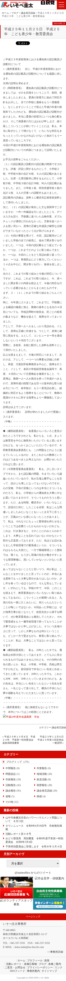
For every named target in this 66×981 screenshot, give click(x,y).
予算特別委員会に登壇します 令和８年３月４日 (34, 846)
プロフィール (35, 960)
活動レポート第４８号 (18, 833)
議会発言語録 (59, 727)
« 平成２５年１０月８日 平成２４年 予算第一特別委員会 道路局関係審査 (19, 739)
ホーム (5, 13)
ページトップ (33, 916)
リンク (58, 967)
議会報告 (11, 790)
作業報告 (42, 768)
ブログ (42, 963)
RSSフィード (17, 970)
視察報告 (42, 785)
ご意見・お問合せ (15, 967)
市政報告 (11, 779)
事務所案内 (33, 970)
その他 (9, 801)
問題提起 (11, 773)
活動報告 (11, 785)
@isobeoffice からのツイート (33, 872)
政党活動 (42, 779)
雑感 (39, 796)
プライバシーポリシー (40, 967)
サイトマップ (49, 970)
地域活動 (42, 773)
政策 (47, 960)
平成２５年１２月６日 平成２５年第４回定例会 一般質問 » (51, 739)
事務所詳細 (56, 951)
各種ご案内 (54, 963)
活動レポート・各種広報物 (21, 963)
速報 (8, 796)
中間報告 (11, 768)
